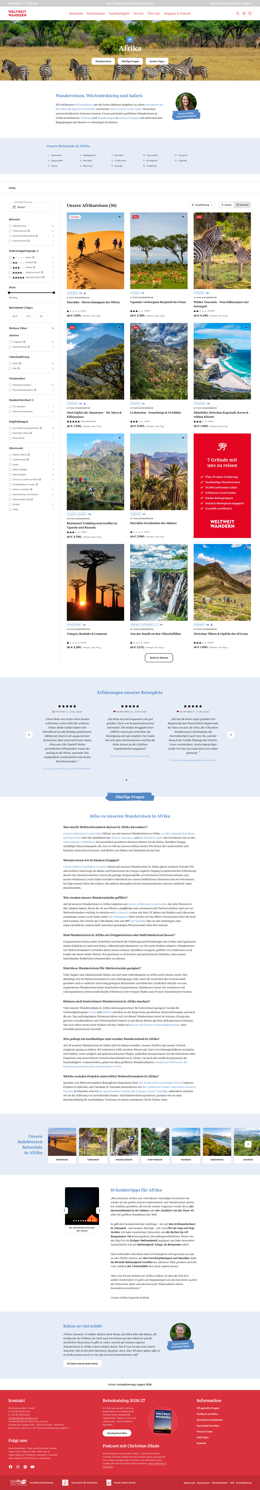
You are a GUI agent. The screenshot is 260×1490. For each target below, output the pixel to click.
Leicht (92, 1012)
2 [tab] (128, 779)
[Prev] (29, 734)
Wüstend (83, 104)
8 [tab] (88, 1220)
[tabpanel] (67, 737)
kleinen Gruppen (129, 117)
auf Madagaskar (118, 916)
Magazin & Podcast (177, 13)
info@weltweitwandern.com (23, 1418)
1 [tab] (126, 779)
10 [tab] (92, 1220)
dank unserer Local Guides (126, 109)
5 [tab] (81, 1220)
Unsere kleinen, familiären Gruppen (85, 866)
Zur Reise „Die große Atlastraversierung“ (130, 756)
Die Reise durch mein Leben (82, 1363)
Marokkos (127, 837)
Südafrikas (87, 841)
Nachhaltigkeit (119, 13)
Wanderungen (106, 117)
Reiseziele (76, 13)
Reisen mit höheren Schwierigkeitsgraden (155, 1024)
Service (139, 13)
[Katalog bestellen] (163, 1421)
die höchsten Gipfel (151, 837)
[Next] (230, 734)
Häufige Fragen (130, 61)
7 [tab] (85, 1220)
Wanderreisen (103, 61)
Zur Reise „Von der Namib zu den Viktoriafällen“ (67, 768)
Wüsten (116, 837)
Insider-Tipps (157, 61)
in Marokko (122, 912)
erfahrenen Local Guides (147, 904)
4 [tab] (133, 779)
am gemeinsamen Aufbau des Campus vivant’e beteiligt (133, 1091)
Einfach (107, 1012)
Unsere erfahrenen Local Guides (82, 833)
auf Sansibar (138, 920)
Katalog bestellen (117, 1432)
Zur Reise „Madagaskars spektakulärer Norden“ (193, 760)
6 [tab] (83, 1220)
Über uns (153, 13)
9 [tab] (90, 1220)
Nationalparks (71, 841)
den (160, 1082)
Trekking (86, 117)
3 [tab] (131, 779)
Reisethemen (96, 13)
